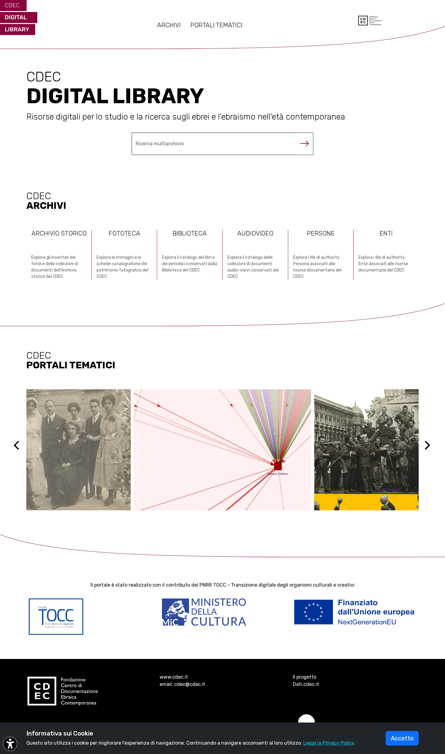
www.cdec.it (174, 677)
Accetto (402, 738)
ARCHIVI (169, 25)
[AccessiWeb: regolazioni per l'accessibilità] (10, 744)
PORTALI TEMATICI (216, 25)
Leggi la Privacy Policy (328, 743)
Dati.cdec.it (306, 684)
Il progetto (304, 677)
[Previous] (22, 450)
